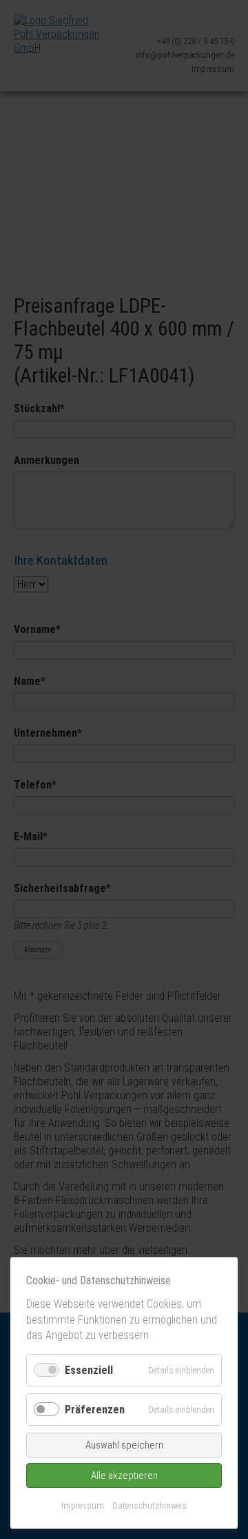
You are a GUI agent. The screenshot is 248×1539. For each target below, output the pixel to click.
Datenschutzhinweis (149, 1505)
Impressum (82, 1505)
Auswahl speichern (124, 1445)
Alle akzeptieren (124, 1475)
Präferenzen (95, 1409)
